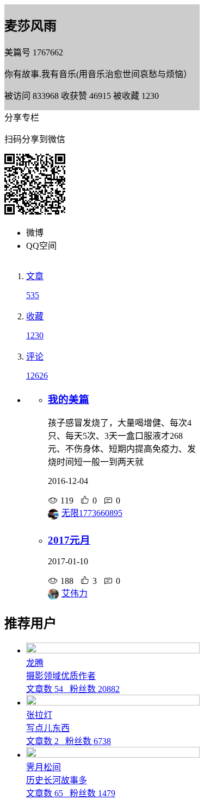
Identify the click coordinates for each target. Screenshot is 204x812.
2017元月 (69, 540)
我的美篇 (68, 399)
